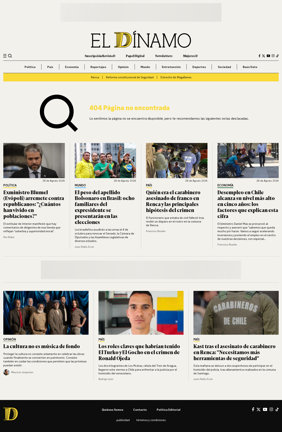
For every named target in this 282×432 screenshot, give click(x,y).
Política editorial (168, 409)
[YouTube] (268, 56)
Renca (95, 77)
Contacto (140, 409)
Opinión (123, 67)
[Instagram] (273, 55)
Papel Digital (135, 56)
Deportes (199, 67)
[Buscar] (10, 56)
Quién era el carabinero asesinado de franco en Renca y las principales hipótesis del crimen (173, 200)
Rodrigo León (105, 379)
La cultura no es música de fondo (41, 346)
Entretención (171, 67)
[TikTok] (277, 55)
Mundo (145, 67)
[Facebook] (259, 55)
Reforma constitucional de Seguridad (130, 77)
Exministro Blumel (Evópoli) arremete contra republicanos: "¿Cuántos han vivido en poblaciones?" (33, 203)
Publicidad (123, 420)
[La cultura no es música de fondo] (46, 313)
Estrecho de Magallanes (175, 77)
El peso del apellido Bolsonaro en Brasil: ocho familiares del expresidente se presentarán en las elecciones (105, 206)
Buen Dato (250, 67)
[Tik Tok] (277, 409)
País (50, 67)
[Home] (141, 39)
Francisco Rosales (156, 231)
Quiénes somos (112, 409)
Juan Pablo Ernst (84, 246)
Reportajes (98, 67)
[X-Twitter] (263, 56)
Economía (72, 67)
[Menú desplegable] (4, 56)
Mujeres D (190, 56)
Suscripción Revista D (100, 56)
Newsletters (163, 56)
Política (30, 67)
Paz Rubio (8, 237)
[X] (259, 409)
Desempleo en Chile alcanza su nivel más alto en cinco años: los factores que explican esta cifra (247, 203)
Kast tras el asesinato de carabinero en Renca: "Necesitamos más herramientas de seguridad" (234, 352)
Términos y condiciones (151, 420)
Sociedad (224, 67)
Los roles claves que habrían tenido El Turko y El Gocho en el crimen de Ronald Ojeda (139, 352)
